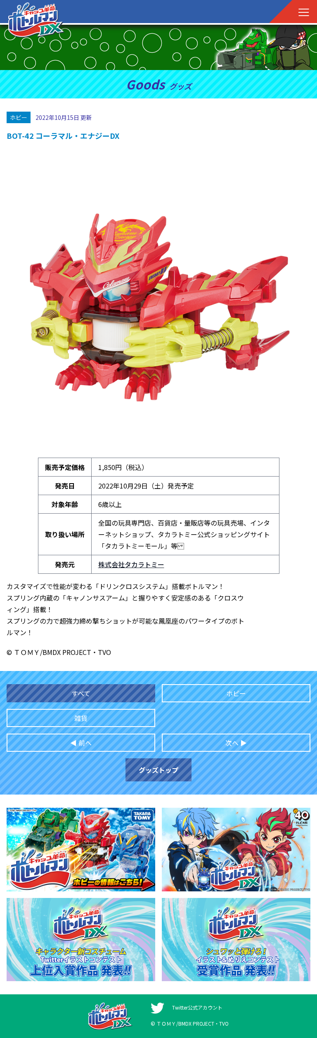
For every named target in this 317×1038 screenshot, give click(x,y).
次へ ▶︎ (236, 743)
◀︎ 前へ (81, 743)
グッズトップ (158, 770)
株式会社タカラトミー (131, 564)
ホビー (236, 693)
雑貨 (81, 718)
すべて (80, 693)
